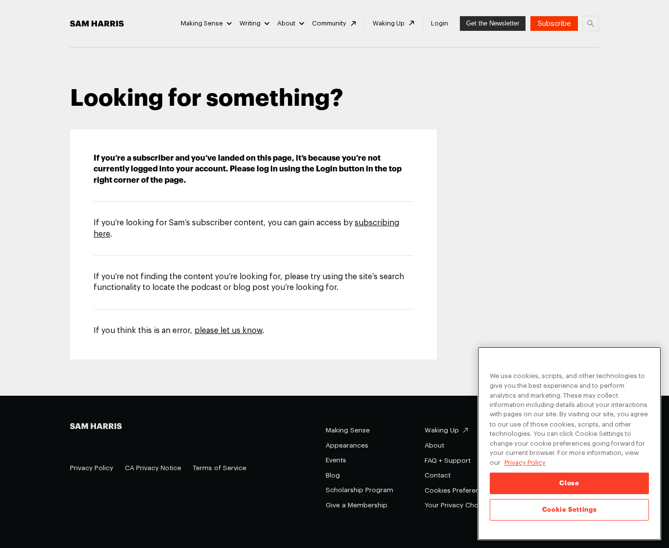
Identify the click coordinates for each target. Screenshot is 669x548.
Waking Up (389, 23)
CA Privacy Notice (153, 468)
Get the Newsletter (492, 23)
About (286, 23)
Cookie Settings (569, 509)
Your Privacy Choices (458, 505)
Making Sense (202, 23)
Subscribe (554, 23)
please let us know (228, 330)
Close (569, 483)
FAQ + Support (448, 460)
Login (439, 23)
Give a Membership (356, 505)
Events (336, 460)
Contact (438, 475)
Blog (333, 475)
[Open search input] (590, 23)
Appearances (347, 445)
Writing (250, 23)
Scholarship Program (359, 490)
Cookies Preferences (458, 490)
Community (329, 23)
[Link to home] (97, 24)
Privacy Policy (91, 468)
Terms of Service (219, 468)
